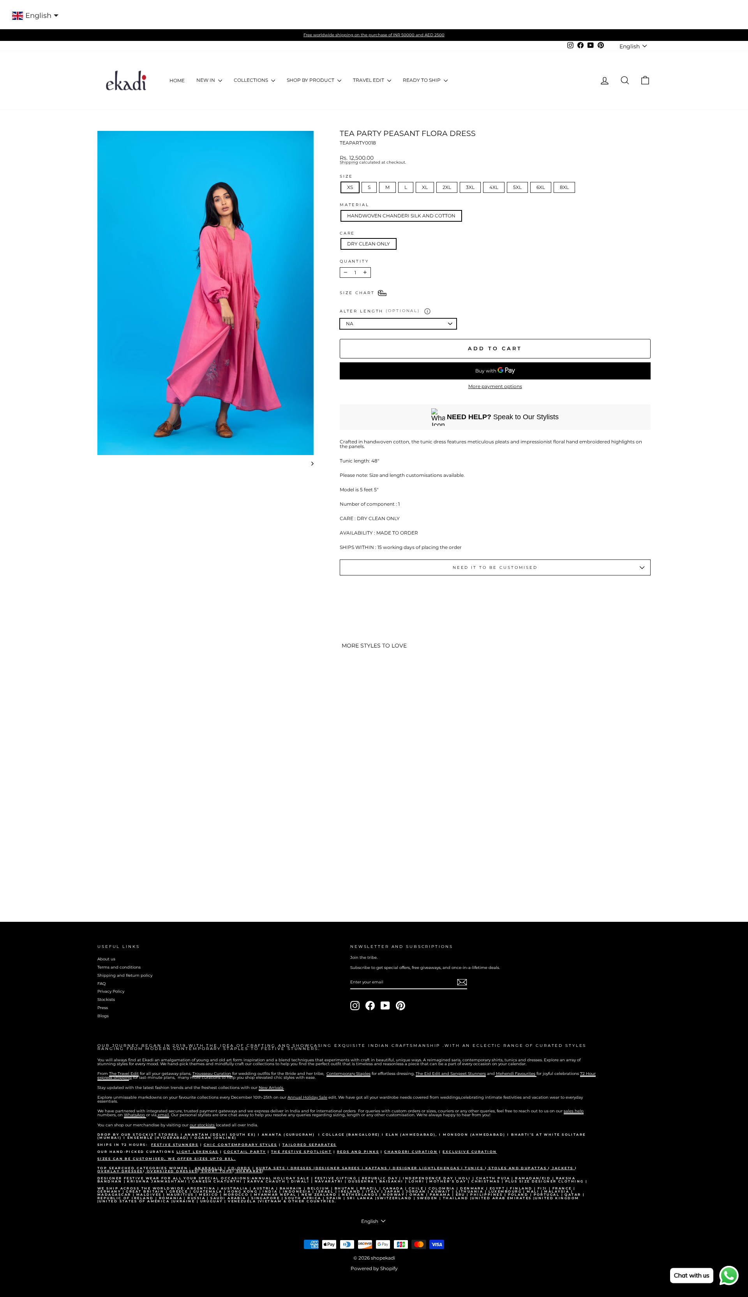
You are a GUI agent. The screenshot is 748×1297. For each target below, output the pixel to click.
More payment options (495, 386)
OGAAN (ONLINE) (215, 1138)
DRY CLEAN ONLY (368, 244)
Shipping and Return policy (124, 975)
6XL (540, 187)
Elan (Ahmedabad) (411, 1134)
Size (346, 176)
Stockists (106, 999)
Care (347, 233)
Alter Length (380, 311)
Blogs (103, 1015)
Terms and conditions (119, 967)
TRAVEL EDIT (369, 80)
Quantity (354, 261)
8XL (564, 187)
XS (350, 187)
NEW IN (206, 80)
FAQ (101, 983)
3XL (470, 187)
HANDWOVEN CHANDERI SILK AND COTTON (401, 216)
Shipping (349, 163)
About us (106, 959)
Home (177, 80)
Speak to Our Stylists (503, 417)
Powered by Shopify (374, 1268)
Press (102, 1007)
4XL (493, 187)
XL (425, 187)
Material (354, 205)
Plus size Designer (532, 1181)
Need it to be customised (495, 567)
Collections (251, 80)
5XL (517, 187)
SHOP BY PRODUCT (311, 80)
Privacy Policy (110, 991)
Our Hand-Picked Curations (136, 1152)
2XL (447, 187)
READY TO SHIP (422, 80)
